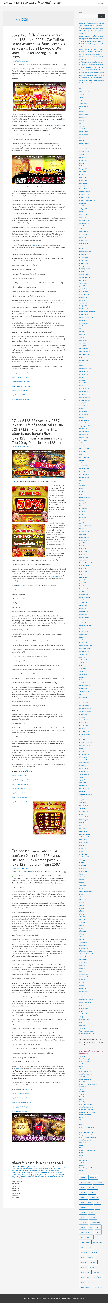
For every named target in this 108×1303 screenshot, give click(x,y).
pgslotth (81, 528)
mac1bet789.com (84, 403)
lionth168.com (83, 374)
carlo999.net (83, 206)
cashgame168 (83, 209)
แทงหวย (81, 1022)
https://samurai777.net (86, 1107)
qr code (81, 591)
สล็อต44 (81, 908)
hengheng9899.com (85, 303)
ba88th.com (82, 157)
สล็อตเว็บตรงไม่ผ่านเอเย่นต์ (86, 954)
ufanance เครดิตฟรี (86, 1237)
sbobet (81, 628)
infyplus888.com (84, 323)
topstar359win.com (85, 734)
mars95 (81, 417)
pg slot (30, 1169)
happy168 (82, 300)
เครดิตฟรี (82, 985)
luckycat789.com (84, 388)
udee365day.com (84, 745)
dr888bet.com (83, 231)
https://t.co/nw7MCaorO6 (21, 399)
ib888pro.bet (83, 320)
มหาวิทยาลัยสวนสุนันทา (85, 891)
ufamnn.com (83, 757)
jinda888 (81, 331)
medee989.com (84, 420)
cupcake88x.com (84, 223)
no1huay (14, 1169)
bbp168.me (82, 171)
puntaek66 (82, 580)
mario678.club (83, 411)
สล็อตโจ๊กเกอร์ (83, 962)
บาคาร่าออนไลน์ (21, 1176)
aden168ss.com (84, 134)
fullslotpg (82, 266)
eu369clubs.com (84, 246)
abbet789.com (83, 129)
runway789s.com (84, 617)
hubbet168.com (84, 314)
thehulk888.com (84, 723)
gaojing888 (82, 280)
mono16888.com (84, 434)
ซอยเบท (81, 822)
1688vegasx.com (84, 92)
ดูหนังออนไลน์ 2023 (85, 834)
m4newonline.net (84, 400)
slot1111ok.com (83, 674)
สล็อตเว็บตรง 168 (84, 948)
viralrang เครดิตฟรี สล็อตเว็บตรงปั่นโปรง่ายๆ (32, 3)
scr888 (81, 637)
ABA (18, 1167)
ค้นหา (81, 12)
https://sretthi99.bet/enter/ (87, 311)
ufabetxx (81, 751)
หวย (80, 971)
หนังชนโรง (82, 965)
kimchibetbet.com (84, 351)
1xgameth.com (83, 103)
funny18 (81, 271)
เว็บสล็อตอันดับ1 (83, 1014)
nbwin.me (82, 451)
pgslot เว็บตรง (83, 508)
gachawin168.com (84, 274)
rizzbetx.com (83, 605)
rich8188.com (83, 600)
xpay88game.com (84, 800)
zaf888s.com (83, 808)
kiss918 (81, 357)
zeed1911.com (83, 811)
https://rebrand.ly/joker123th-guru (22, 1098)
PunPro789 (25, 1172)
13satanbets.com (84, 89)
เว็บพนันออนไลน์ (83, 1008)
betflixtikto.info (83, 180)
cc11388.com (83, 214)
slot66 (81, 1066)
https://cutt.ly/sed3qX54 (19, 793)
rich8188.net (83, 603)
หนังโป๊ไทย (82, 1092)
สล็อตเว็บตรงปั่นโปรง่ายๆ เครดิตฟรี (37, 1163)
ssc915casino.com (84, 691)
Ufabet (81, 748)
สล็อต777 (82, 920)
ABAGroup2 (23, 1167)
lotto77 (81, 386)
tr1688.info (82, 737)
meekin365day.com (85, 423)
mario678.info (83, 414)
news (81, 454)
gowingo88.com (84, 291)
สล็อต (36, 1176)
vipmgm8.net (83, 780)
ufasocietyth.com (84, 763)
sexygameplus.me (84, 648)
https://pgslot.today (85, 1079)
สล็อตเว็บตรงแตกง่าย (87, 1282)
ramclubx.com (83, 594)
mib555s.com (83, 428)
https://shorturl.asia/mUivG (20, 390)
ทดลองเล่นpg (83, 840)
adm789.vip (82, 137)
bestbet (81, 174)
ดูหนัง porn (82, 828)
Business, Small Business (87, 200)
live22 (81, 377)
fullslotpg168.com (84, 269)
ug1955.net (82, 765)
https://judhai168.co (85, 1071)
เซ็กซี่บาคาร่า (83, 991)
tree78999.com (83, 740)
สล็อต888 (82, 922)
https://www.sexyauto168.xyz (88, 1084)
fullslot (81, 1153)
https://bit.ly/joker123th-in (19, 775)
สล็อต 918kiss (83, 900)
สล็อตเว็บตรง (82, 945)
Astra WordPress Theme (76, 1298)
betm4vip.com (83, 183)
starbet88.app (83, 697)
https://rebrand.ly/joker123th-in (21, 780)
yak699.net (82, 803)
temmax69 (82, 717)
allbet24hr (82, 140)
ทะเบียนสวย (82, 845)
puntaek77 (82, 583)
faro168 (81, 249)
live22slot (82, 380)
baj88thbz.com (83, 166)
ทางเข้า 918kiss (83, 848)
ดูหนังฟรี (81, 1163)
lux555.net (82, 394)
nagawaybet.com (84, 446)
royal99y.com (83, 608)
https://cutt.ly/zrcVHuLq (19, 395)
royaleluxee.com (84, 611)
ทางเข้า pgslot (83, 854)
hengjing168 (83, 306)
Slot (38, 1174)
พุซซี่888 (81, 882)
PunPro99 (43, 1172)
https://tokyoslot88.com (86, 1109)
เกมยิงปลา (49, 1176)
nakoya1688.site (84, 448)
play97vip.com (83, 534)
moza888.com (83, 437)
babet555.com (83, 160)
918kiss (81, 1125)
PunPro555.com (16, 1170)
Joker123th (15, 868)
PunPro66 (25, 1170)
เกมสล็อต (81, 982)
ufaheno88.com (84, 754)
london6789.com (84, 383)
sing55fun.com (83, 654)
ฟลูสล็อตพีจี (82, 885)
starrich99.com (83, 700)
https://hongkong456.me (86, 1168)
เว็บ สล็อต (82, 997)
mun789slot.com (84, 440)
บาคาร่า (14, 1176)
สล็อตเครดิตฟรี (83, 942)
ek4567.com (82, 237)
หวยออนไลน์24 (83, 974)
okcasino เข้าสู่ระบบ (86, 1207)
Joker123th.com (59, 1167)
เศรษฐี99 (81, 1017)
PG (27, 1169)
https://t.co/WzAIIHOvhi (21, 1111)
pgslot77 (82, 514)
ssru (80, 694)
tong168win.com (84, 731)
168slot (81, 94)
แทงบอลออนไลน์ (84, 1020)
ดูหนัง (80, 825)
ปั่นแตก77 (82, 874)
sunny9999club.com (85, 708)
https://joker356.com (85, 1104)
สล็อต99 (90, 1257)
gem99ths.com (83, 283)
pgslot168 (82, 511)
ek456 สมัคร (92, 1187)
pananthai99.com (84, 474)
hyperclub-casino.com (86, 317)
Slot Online (43, 1174)
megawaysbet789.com (86, 426)
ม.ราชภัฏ (81, 888)
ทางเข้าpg (82, 860)
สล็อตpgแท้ (82, 931)
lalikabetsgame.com (85, 369)
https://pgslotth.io (84, 1102)
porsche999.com (84, 537)
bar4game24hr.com (85, 169)
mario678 (82, 408)
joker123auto (83, 340)
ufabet (98, 1232)
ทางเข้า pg (82, 851)
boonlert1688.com (84, 197)
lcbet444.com (83, 371)
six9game (82, 657)
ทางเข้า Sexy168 (84, 857)
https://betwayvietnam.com (87, 1112)
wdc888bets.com (84, 788)
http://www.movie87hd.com (87, 1135)
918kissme (93, 1177)
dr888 (81, 229)
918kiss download (84, 114)
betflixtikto (82, 177)
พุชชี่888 (81, 880)
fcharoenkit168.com (85, 251)
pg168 (81, 488)
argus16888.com (84, 152)
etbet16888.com (84, 243)
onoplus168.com (84, 468)
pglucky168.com (84, 503)
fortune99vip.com (84, 257)
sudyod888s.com (84, 705)
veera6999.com (84, 774)
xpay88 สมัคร (85, 1242)
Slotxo (49, 1174)
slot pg (81, 671)
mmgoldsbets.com (84, 431)
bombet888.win (84, 194)
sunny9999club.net (85, 711)
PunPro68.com (42, 1170)
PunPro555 (59, 1169)
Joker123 (54, 576)
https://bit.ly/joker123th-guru (20, 1093)
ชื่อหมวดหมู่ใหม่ (83, 820)
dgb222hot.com (84, 226)
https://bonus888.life (85, 1074)
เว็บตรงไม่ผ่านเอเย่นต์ (85, 1002)
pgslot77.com (42, 1169)
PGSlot (35, 1169)
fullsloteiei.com (43, 1167)
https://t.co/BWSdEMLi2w (19, 797)
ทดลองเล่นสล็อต (83, 842)
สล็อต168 (82, 902)
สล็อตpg (81, 928)
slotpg (81, 1089)
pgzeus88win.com (84, 531)
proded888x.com (84, 543)
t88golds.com (83, 714)
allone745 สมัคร (85, 1182)
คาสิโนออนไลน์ (60, 1174)
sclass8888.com (84, 634)
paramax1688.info (84, 477)
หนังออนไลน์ (82, 968)
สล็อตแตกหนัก (83, 960)
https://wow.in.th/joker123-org (21, 386)
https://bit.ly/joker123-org (19, 377)
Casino (36, 1167)
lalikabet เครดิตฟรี (86, 1202)
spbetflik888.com (84, 685)
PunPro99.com (50, 1172)
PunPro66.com (33, 1170)
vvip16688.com (83, 785)
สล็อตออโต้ (82, 940)
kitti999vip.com (83, 360)
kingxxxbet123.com (85, 354)
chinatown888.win (84, 220)
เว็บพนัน (55, 1176)
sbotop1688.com (84, 631)
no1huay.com (21, 1169)
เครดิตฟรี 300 (83, 988)
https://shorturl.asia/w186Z (20, 802)
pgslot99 (82, 520)
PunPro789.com (34, 1172)
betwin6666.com (84, 186)
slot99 (81, 1064)
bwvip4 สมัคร (99, 1182)
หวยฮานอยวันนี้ (83, 977)
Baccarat (30, 1167)
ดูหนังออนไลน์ (83, 831)
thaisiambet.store (84, 720)
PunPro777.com (16, 1172)
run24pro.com (83, 614)
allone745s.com (84, 143)
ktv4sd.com (82, 363)
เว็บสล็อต (81, 1011)
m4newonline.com (84, 397)
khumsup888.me (84, 348)
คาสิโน (53, 1174)
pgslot (81, 1117)
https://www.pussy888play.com (88, 1137)
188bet (81, 97)
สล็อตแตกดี (82, 957)
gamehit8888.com (84, 277)
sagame (81, 1130)
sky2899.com (83, 663)
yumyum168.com (84, 805)
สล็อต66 (81, 914)
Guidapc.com (83, 297)
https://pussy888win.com (86, 1140)
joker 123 (82, 334)
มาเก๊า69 (81, 894)
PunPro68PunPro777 (54, 1170)
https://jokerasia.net (85, 1114)
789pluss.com (83, 106)
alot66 (81, 146)
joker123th (20, 585)
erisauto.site (83, 240)
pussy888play (83, 588)
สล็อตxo (81, 934)
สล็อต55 (81, 911)
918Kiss (14, 1167)
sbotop (83, 1227)
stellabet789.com (84, 703)
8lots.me (81, 109)
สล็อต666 (82, 917)
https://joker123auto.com (86, 1132)
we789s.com (83, 791)
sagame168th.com (17, 1174)
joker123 (34, 245)
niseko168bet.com (84, 457)
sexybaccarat (83, 1142)
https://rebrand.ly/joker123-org (21, 381)
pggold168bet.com (84, 497)
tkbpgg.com (82, 728)
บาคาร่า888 (82, 868)
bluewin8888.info (84, 191)
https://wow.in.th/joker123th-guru (22, 1102)
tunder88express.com (85, 743)
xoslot (81, 797)
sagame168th (83, 620)
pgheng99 (82, 500)
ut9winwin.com (83, 771)
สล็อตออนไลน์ (42, 1176)
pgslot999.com (50, 1169)
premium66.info (84, 540)
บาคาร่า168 (82, 865)
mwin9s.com (83, 443)
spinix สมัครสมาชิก (86, 1232)
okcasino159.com (84, 466)
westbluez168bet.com (85, 794)
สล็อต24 (81, 905)
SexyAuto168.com (84, 643)
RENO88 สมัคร (95, 1222)
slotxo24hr (82, 683)
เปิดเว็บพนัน (82, 994)
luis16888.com (83, 391)
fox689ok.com (83, 260)
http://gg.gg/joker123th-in (19, 788)
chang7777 (82, 217)
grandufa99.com (84, 294)
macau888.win (83, 406)
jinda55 (81, 329)
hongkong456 (83, 309)
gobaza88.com (83, 289)
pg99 (80, 494)
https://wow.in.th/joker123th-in (21, 784)
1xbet (81, 100)
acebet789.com (84, 131)
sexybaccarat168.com (29, 1174)
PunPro (81, 546)
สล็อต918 (82, 925)
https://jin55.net (84, 1061)
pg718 (81, 491)
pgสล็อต (93, 1217)
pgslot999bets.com (85, 526)
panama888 (82, 471)
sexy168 (81, 640)
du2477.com (83, 234)
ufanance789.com (84, 760)
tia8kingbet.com (84, 725)
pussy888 (82, 1081)
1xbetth (81, 1094)
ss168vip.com (83, 688)
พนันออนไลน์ (30, 1176)
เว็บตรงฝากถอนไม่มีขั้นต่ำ (86, 999)
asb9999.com (83, 154)
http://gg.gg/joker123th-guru (20, 1107)
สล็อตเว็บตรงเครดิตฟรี (85, 951)
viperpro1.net (83, 777)
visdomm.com (83, 782)
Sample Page (99, 3)
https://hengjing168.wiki (86, 1059)
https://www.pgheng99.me (87, 1150)
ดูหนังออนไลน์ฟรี (84, 837)
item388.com (83, 326)
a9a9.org (82, 120)
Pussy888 (59, 1172)
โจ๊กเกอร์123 (15, 61)
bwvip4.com (82, 203)
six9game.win (83, 660)
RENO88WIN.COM (84, 597)
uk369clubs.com (84, 768)
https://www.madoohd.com (87, 1127)
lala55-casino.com (84, 366)
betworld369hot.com (85, 189)
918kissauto (82, 117)
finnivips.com (83, 254)
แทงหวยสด (82, 1025)
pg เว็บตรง (82, 486)
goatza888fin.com (84, 286)
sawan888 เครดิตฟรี (85, 625)
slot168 (81, 677)
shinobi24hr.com (84, 651)
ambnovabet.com (84, 149)
